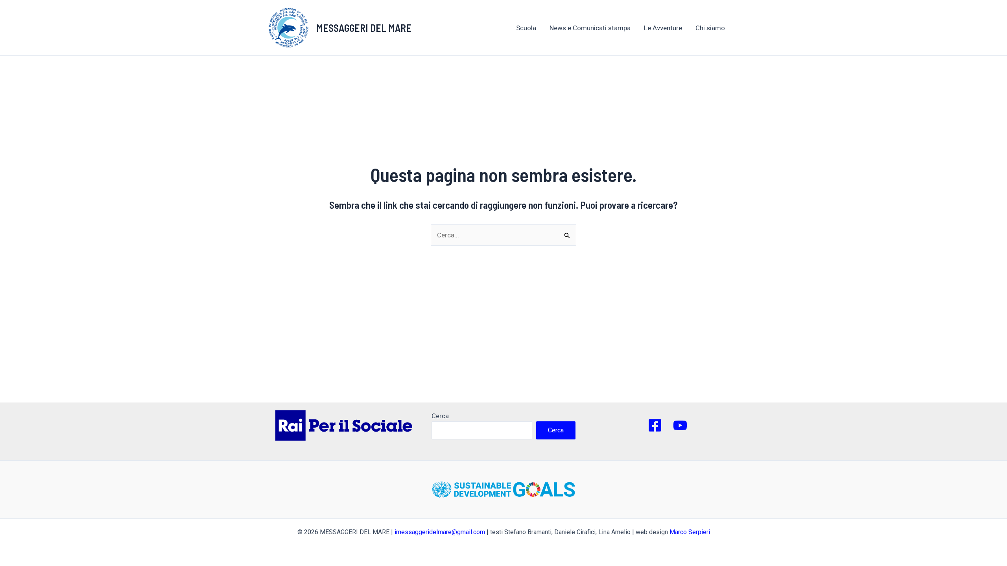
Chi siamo (710, 28)
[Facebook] (655, 425)
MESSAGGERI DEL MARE (363, 28)
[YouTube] (680, 425)
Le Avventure (663, 28)
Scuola (526, 28)
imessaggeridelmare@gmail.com (440, 532)
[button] (729, 28)
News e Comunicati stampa (590, 28)
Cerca (440, 416)
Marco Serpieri (689, 532)
